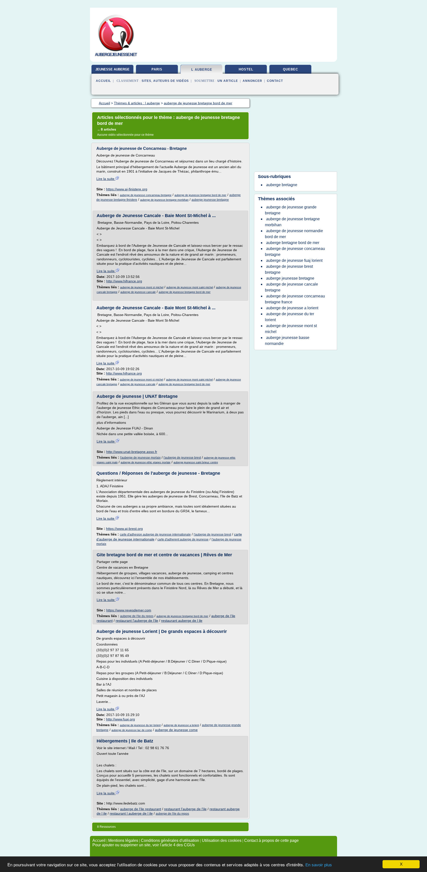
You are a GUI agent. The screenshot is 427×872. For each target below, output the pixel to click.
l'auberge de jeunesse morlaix (140, 457)
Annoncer (252, 81)
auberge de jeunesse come (176, 730)
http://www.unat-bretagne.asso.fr (131, 452)
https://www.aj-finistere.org (126, 189)
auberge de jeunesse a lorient (181, 725)
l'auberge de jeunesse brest (182, 457)
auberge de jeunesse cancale (138, 292)
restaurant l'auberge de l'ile (137, 621)
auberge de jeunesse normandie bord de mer (294, 234)
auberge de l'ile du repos (136, 616)
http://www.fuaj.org (120, 719)
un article (227, 81)
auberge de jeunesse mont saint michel (189, 287)
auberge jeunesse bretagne (210, 199)
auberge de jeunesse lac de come (131, 730)
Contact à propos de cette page (271, 840)
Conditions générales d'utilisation (170, 840)
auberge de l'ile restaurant (140, 809)
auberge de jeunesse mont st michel (141, 287)
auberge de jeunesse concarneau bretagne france (295, 299)
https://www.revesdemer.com (128, 610)
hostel (246, 69)
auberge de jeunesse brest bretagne (289, 269)
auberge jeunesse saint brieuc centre (195, 462)
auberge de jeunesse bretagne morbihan (164, 199)
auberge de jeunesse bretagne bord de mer (200, 195)
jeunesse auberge (112, 69)
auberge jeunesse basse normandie (287, 340)
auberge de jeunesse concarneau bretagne (145, 195)
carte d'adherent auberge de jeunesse (183, 539)
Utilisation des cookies (221, 840)
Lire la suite (105, 179)
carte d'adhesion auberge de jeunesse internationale (155, 534)
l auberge (201, 69)
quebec (290, 69)
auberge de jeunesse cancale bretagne (291, 287)
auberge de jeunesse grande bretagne (291, 210)
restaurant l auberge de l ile (131, 813)
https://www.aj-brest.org (124, 529)
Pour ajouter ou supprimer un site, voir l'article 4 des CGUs (143, 845)
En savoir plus (318, 865)
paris (156, 69)
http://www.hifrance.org (124, 281)
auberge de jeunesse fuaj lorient (294, 260)
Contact (275, 81)
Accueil (103, 81)
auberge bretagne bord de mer (292, 243)
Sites (146, 81)
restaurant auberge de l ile (181, 621)
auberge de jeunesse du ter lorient (140, 725)
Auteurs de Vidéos (171, 81)
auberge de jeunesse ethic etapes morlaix (146, 462)
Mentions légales (123, 840)
